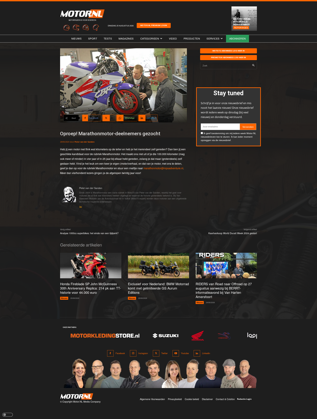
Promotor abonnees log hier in (228, 57)
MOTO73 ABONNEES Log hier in (228, 51)
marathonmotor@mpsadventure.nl (163, 168)
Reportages (241, 27)
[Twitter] (156, 353)
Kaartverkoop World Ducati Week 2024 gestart (232, 233)
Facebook (120, 353)
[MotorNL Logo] (76, 396)
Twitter (164, 353)
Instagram (143, 353)
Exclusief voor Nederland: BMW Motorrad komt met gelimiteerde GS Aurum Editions (158, 288)
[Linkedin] (80, 206)
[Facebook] (110, 353)
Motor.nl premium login (153, 25)
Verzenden (248, 127)
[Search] (253, 65)
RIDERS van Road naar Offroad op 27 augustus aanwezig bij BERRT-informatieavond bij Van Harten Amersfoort (224, 290)
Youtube (185, 353)
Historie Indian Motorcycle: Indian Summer (241, 21)
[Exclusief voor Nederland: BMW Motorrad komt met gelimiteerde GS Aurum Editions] (158, 265)
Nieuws (64, 298)
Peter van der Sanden (84, 142)
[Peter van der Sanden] (68, 197)
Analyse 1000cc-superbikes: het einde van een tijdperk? (89, 233)
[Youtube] (176, 353)
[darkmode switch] (7, 415)
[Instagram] (133, 353)
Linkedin (206, 353)
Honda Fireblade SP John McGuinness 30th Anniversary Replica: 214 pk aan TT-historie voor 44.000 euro (90, 288)
